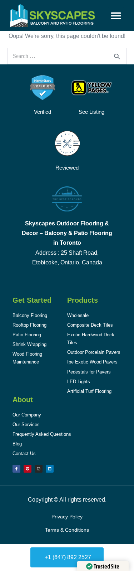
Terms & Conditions (67, 530)
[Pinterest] (27, 469)
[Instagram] (39, 469)
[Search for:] (67, 56)
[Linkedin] (50, 469)
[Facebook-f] (16, 469)
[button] (116, 15)
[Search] (116, 56)
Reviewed (67, 168)
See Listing (91, 112)
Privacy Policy (67, 516)
